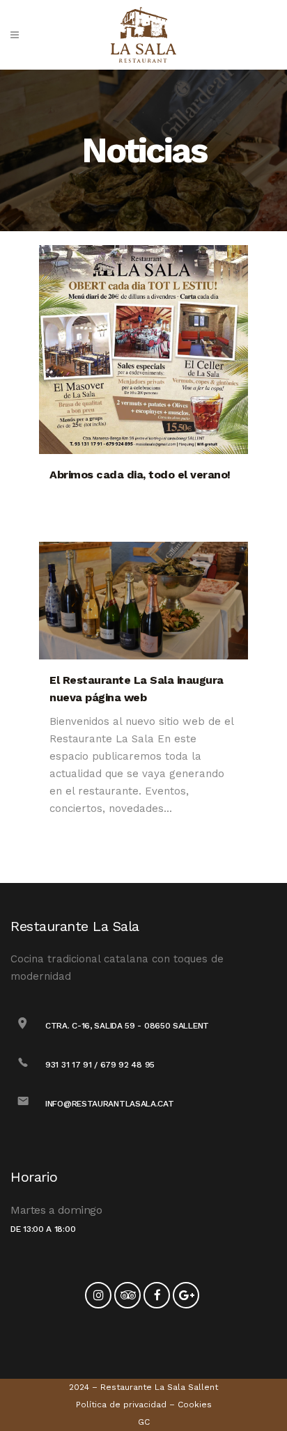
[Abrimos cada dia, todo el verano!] (143, 349)
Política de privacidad (121, 1404)
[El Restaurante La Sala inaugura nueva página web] (143, 600)
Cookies (195, 1404)
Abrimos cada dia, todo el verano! (140, 474)
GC (144, 1422)
